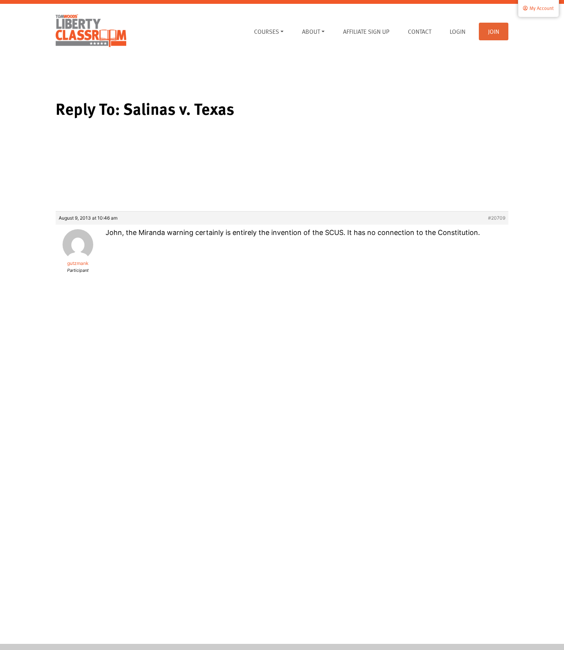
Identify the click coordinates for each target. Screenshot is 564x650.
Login (457, 31)
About (311, 31)
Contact (419, 31)
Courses (266, 31)
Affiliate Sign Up (366, 31)
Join (493, 31)
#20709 (496, 218)
